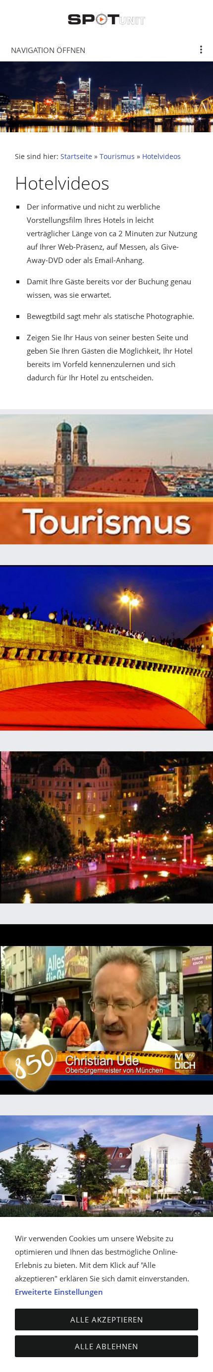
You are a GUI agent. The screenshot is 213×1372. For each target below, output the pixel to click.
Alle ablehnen (106, 1346)
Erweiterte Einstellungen (59, 1292)
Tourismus (117, 156)
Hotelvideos (161, 156)
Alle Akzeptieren (106, 1319)
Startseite (76, 156)
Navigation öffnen (48, 50)
